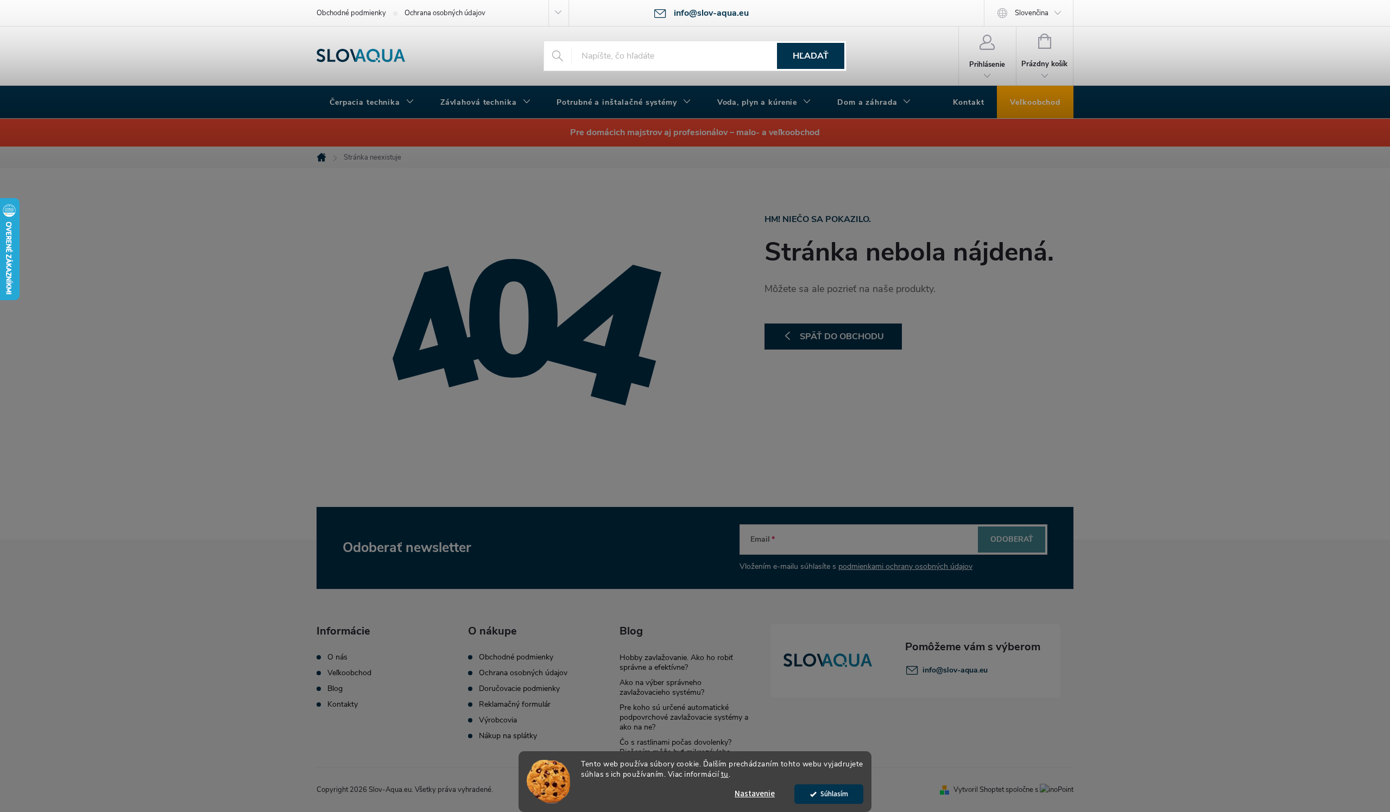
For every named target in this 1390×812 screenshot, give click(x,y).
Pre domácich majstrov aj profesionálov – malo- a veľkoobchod (695, 132)
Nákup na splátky (508, 736)
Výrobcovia (498, 720)
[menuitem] (372, 102)
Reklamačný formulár (515, 704)
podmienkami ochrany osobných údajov (905, 566)
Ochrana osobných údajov (445, 13)
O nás (337, 657)
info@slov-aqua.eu (955, 670)
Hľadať (811, 56)
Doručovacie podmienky (519, 688)
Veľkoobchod (349, 673)
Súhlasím (834, 794)
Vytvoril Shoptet (978, 790)
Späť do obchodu (842, 336)
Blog (335, 688)
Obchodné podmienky (351, 13)
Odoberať (1011, 539)
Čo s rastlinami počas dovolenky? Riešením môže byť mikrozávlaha (675, 747)
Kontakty (342, 704)
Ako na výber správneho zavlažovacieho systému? (662, 687)
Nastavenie (755, 794)
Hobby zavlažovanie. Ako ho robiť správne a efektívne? (676, 662)
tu (725, 774)
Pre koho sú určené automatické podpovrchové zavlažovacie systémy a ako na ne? (684, 717)
